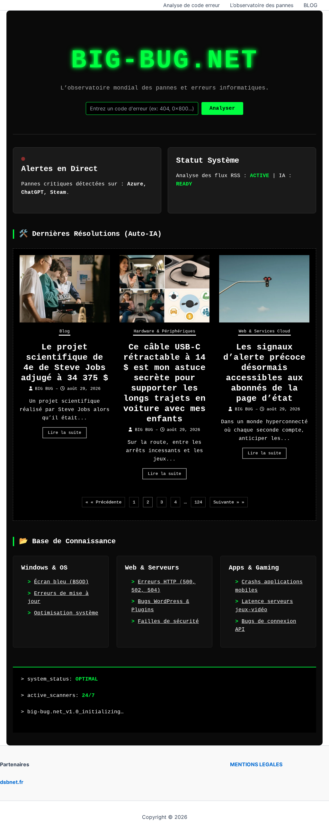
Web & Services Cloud (264, 331)
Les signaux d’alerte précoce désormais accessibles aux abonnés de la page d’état (264, 372)
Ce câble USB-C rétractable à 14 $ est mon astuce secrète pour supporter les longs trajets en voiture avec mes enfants (164, 383)
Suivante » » (228, 502)
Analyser (222, 108)
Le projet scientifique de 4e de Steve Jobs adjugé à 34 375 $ (64, 362)
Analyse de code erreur (191, 5)
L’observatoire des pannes (261, 5)
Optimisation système (66, 613)
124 (198, 502)
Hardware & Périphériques (164, 331)
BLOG (310, 5)
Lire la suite (64, 432)
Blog (64, 331)
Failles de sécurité (168, 621)
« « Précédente (103, 502)
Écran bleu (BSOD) (61, 582)
